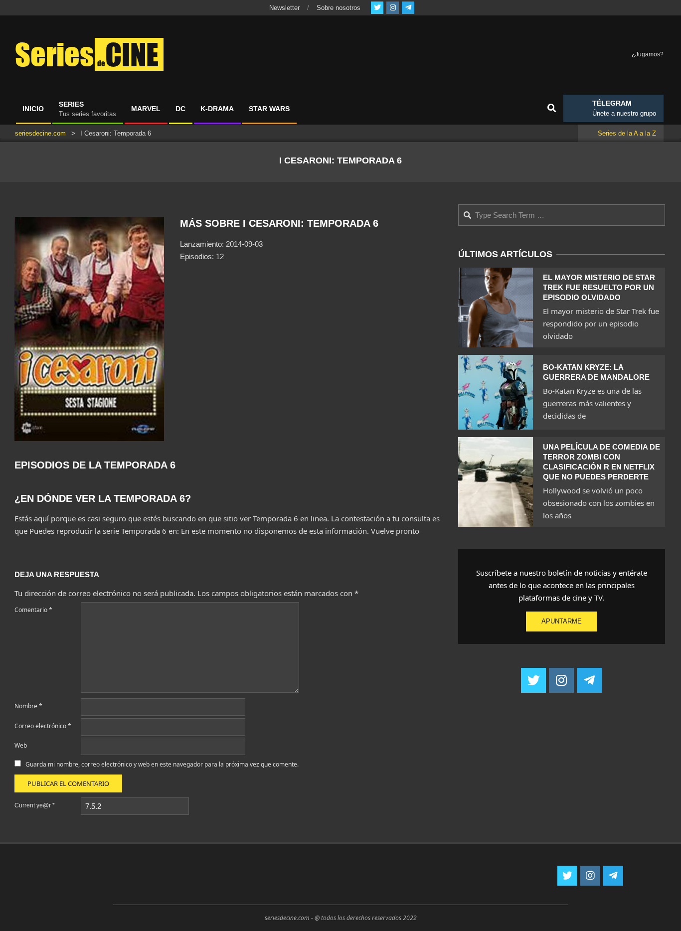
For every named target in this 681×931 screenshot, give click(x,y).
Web (20, 745)
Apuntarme (561, 621)
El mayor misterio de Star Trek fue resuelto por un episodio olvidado (599, 287)
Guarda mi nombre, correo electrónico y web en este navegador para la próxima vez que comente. (162, 764)
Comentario (33, 610)
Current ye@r (34, 805)
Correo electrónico (42, 726)
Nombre (28, 706)
